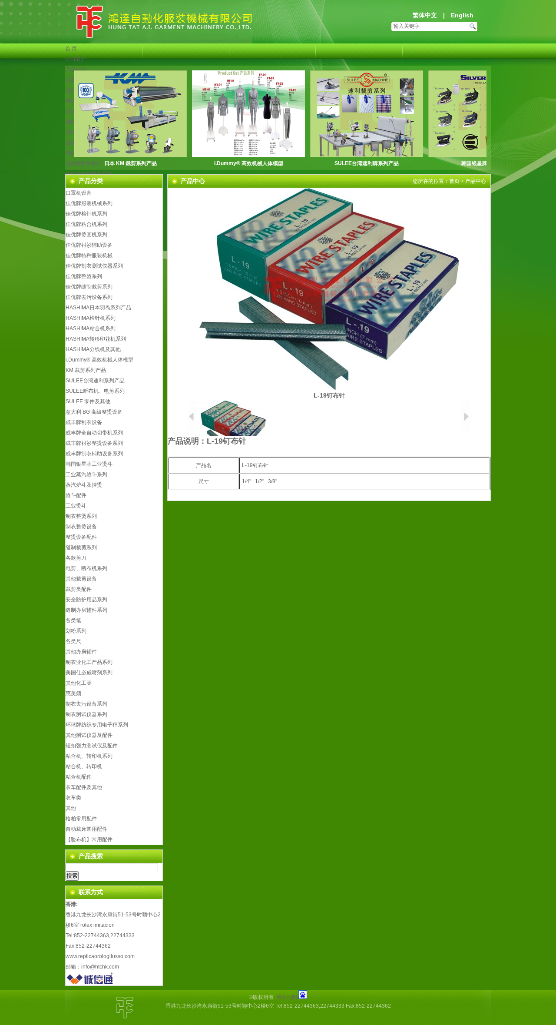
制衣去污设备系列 (86, 704)
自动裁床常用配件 (86, 829)
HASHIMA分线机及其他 (93, 349)
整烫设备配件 (81, 537)
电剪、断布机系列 (86, 568)
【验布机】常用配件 (89, 839)
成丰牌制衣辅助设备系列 (94, 454)
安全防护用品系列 (86, 600)
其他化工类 (79, 683)
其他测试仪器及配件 (89, 735)
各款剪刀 (76, 558)
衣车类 (73, 798)
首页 (454, 181)
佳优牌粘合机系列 (86, 224)
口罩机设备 (79, 193)
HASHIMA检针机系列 (91, 318)
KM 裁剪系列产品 (86, 370)
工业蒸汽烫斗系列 (86, 474)
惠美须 (73, 693)
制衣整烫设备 (81, 527)
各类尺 (73, 641)
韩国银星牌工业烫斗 (484, 163)
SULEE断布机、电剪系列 (95, 391)
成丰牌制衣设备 (84, 422)
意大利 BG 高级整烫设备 (94, 412)
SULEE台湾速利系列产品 (95, 381)
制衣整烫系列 (81, 516)
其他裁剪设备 (81, 579)
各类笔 (73, 620)
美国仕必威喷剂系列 (89, 673)
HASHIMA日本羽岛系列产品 (98, 308)
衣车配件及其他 (84, 787)
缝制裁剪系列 (81, 547)
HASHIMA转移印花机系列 (96, 339)
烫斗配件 (76, 495)
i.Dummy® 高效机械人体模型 (248, 163)
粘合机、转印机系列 (89, 756)
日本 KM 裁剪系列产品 (130, 163)
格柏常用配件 (81, 819)
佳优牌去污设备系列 (89, 297)
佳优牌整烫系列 (84, 276)
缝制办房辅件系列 (86, 610)
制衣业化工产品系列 (89, 662)
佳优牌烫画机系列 (86, 235)
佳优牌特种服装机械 (89, 255)
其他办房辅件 (81, 652)
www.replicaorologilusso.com (100, 956)
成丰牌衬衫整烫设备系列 (94, 443)
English (462, 15)
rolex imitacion (97, 925)
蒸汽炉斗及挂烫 (84, 485)
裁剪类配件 (79, 589)
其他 (71, 808)
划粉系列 (76, 631)
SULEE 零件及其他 (88, 401)
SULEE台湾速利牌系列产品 (366, 163)
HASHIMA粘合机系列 (91, 328)
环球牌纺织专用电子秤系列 (97, 725)
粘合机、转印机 (84, 766)
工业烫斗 (76, 506)
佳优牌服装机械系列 (89, 203)
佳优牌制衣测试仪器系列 (94, 266)
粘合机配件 (79, 777)
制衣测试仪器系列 (86, 714)
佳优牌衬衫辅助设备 (89, 245)
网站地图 (286, 997)
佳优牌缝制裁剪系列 (88, 174)
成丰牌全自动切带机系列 (94, 433)
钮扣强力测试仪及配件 (92, 746)
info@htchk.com (100, 967)
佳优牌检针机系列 (86, 214)
